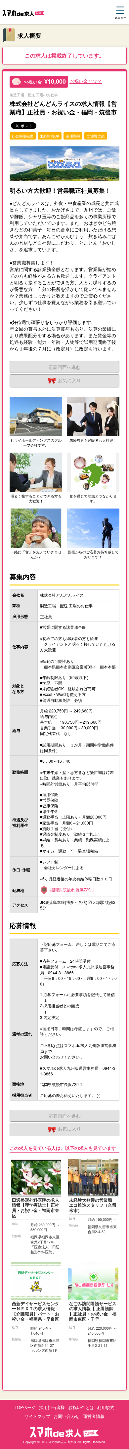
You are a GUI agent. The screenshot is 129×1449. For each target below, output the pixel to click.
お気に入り (69, 380)
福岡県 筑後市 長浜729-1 (72, 889)
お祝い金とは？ (85, 81)
